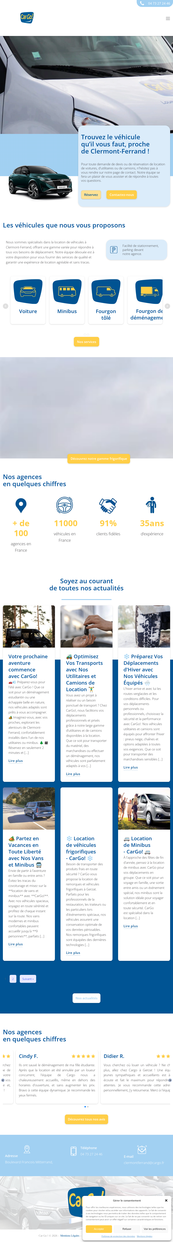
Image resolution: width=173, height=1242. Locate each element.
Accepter (99, 1228)
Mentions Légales (69, 1235)
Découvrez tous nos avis (86, 1119)
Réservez (91, 195)
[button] (166, 1200)
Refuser (126, 1228)
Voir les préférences (155, 1228)
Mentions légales (144, 1236)
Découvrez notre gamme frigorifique (99, 458)
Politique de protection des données (118, 1236)
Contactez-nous (122, 195)
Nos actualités (86, 998)
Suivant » (28, 979)
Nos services (86, 342)
